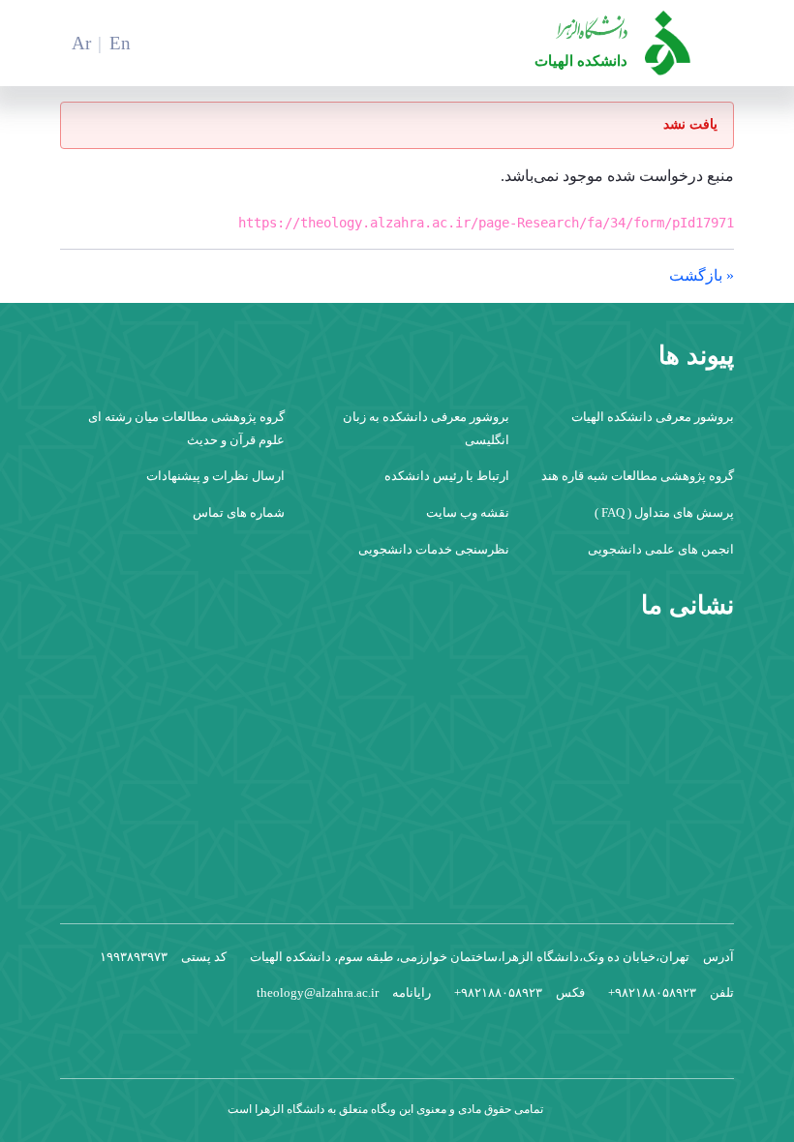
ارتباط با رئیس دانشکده (446, 475)
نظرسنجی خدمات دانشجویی (433, 549)
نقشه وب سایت (467, 512)
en (120, 43)
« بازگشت (701, 275)
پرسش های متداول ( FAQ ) (664, 512)
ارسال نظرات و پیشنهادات (215, 475)
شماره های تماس (239, 512)
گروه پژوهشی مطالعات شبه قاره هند (637, 475)
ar (81, 43)
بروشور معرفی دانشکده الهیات (652, 416)
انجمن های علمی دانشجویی (661, 549)
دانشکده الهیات (580, 60)
